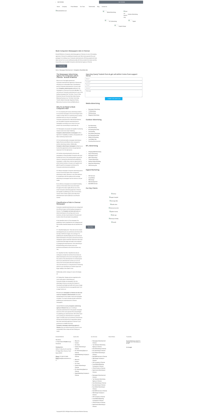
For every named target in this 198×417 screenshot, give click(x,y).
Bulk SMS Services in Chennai (100, 356)
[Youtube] (114, 413)
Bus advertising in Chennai (99, 350)
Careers (77, 342)
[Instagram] (110, 413)
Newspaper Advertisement (66, 70)
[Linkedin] (118, 413)
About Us (77, 341)
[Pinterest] (122, 413)
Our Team (77, 344)
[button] (90, 227)
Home (57, 70)
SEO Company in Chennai (99, 362)
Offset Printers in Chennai (99, 368)
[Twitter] (106, 413)
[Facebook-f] (102, 413)
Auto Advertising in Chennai (99, 348)
